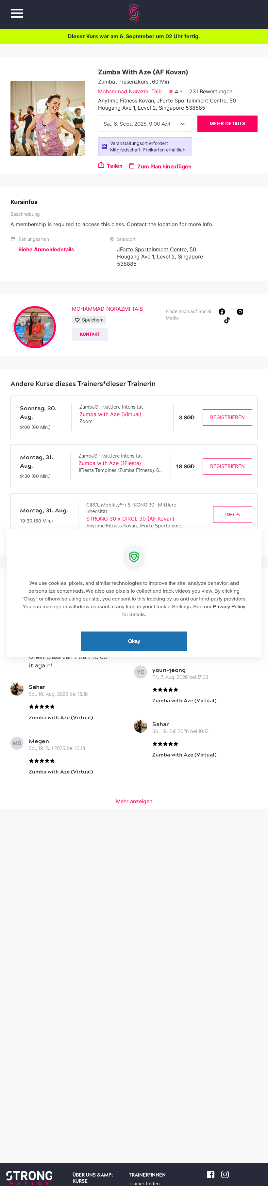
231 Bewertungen (210, 91)
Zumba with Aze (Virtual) (110, 414)
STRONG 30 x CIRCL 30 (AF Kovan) (130, 518)
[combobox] (145, 124)
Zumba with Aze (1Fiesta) (109, 463)
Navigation (17, 9)
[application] (134, 593)
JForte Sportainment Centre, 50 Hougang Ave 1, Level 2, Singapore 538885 (160, 256)
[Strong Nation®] (134, 13)
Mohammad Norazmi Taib (130, 91)
